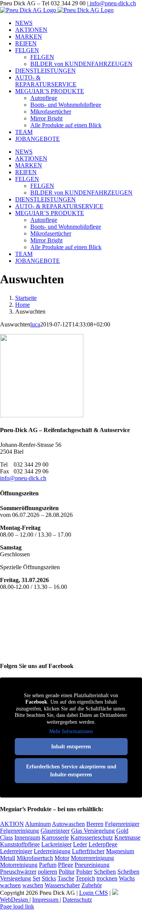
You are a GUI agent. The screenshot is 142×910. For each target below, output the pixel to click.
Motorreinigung (18, 865)
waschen (32, 885)
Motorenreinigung (92, 858)
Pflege (65, 865)
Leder (80, 844)
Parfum (47, 865)
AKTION (12, 824)
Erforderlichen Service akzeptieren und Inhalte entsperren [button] (71, 770)
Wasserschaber (62, 885)
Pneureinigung (92, 865)
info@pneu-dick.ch (112, 3)
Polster (84, 871)
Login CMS (93, 893)
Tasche (66, 878)
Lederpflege (103, 844)
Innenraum (27, 837)
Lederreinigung (52, 851)
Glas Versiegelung (93, 830)
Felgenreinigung (19, 830)
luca (35, 324)
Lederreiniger (16, 851)
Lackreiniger (56, 844)
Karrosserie (55, 837)
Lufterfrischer (88, 851)
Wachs (127, 878)
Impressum (46, 899)
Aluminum (38, 824)
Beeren (94, 824)
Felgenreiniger (122, 824)
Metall (7, 858)
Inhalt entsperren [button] (71, 746)
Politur (67, 871)
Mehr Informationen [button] (71, 731)
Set (36, 878)
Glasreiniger (55, 830)
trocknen (107, 878)
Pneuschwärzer (18, 871)
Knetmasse (127, 837)
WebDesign (15, 899)
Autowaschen (68, 824)
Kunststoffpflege (20, 844)
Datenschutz (77, 899)
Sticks (49, 878)
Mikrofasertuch (35, 858)
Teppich (85, 878)
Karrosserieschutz (91, 837)
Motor (62, 858)
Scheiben (105, 871)
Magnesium (120, 851)
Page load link (17, 906)
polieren (47, 871)
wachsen (10, 885)
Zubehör (91, 885)
